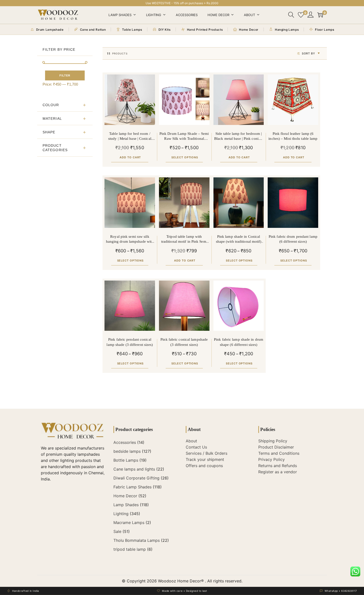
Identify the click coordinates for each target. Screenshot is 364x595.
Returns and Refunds (277, 465)
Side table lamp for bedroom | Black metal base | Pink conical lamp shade (238, 136)
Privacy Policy (271, 459)
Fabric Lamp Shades (132, 486)
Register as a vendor (277, 471)
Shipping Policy (272, 440)
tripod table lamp (129, 549)
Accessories (187, 15)
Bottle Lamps (125, 460)
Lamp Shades (119, 15)
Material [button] (52, 118)
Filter (64, 75)
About (249, 15)
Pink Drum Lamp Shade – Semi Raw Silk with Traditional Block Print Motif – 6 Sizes (184, 136)
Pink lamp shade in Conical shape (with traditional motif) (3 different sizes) (238, 239)
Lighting (153, 15)
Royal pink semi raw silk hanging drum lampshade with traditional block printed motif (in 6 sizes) (130, 239)
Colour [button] (51, 105)
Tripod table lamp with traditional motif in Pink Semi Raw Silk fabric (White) (184, 239)
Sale (117, 531)
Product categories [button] (55, 147)
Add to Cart (130, 157)
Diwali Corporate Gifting (136, 478)
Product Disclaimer (276, 447)
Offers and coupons (204, 465)
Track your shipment (205, 459)
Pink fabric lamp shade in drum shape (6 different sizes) (238, 341)
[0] (301, 15)
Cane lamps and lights (134, 469)
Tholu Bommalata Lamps (136, 540)
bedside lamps (127, 451)
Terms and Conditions (278, 453)
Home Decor (218, 15)
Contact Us (196, 447)
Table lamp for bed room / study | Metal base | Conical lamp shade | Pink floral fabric (129, 136)
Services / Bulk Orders (206, 453)
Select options (184, 157)
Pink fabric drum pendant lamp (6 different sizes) (293, 239)
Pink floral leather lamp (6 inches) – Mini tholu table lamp (292, 136)
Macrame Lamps (128, 522)
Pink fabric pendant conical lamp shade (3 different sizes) (129, 341)
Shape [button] (49, 132)
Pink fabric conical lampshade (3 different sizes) (184, 341)
